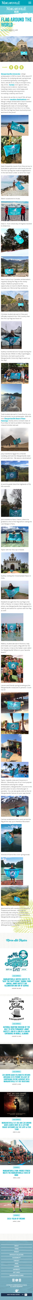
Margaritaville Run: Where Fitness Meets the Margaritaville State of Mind (16, 1173)
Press (16, 1263)
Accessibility (16, 1257)
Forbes (11, 85)
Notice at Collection (16, 1255)
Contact (16, 1260)
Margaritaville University (10, 74)
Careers (16, 1266)
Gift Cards (16, 1272)
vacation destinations (18, 99)
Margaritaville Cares (16, 1275)
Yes (22, 1294)
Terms (17, 1249)
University (16, 1269)
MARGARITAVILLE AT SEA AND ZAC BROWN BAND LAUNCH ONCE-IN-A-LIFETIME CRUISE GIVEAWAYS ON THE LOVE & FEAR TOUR (16, 1126)
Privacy (16, 1252)
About (16, 1246)
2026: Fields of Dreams (16, 1219)
